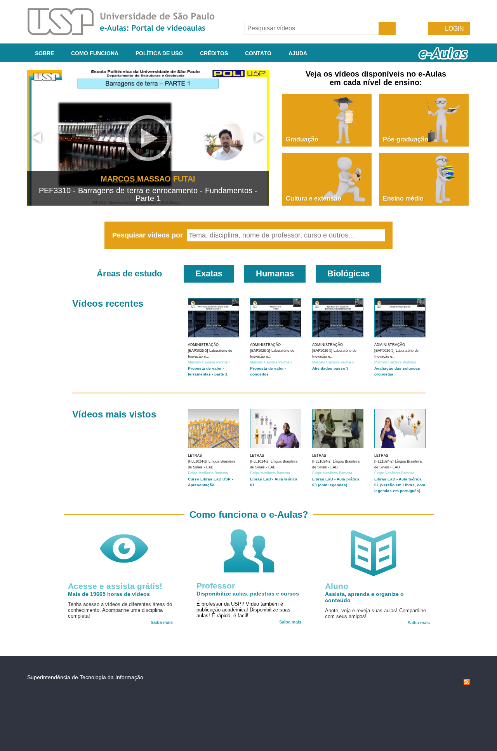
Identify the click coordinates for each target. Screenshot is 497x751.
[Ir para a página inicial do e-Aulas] (127, 33)
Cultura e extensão (313, 198)
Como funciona (94, 53)
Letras (195, 456)
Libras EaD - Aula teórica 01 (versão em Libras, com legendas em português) (399, 485)
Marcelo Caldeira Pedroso (208, 362)
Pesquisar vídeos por (148, 235)
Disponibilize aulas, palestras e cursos (247, 593)
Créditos (214, 53)
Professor (215, 585)
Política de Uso (159, 53)
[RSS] (467, 683)
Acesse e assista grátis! (115, 586)
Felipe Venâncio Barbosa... (209, 473)
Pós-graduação (405, 139)
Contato (258, 53)
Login (454, 28)
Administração (203, 345)
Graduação (302, 139)
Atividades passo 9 (330, 368)
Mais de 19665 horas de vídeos (109, 594)
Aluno (336, 586)
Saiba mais (162, 622)
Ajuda (297, 53)
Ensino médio (403, 198)
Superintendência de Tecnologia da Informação (85, 677)
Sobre (44, 53)
